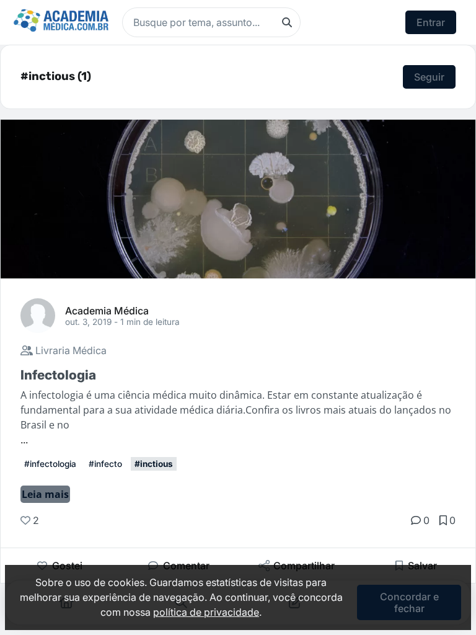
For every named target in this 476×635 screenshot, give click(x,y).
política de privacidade (206, 612)
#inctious (153, 464)
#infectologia (50, 464)
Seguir (429, 77)
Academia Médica (107, 310)
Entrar (430, 22)
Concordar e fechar (409, 602)
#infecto (105, 464)
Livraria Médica (70, 350)
